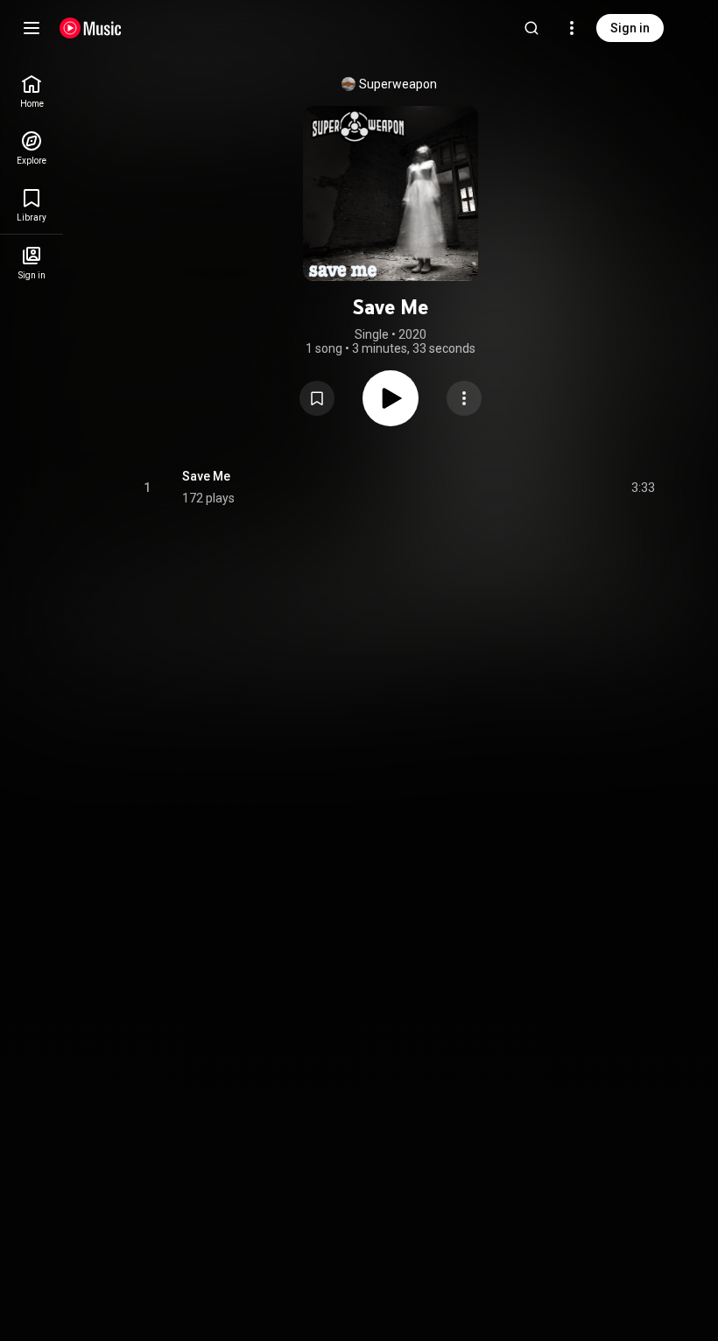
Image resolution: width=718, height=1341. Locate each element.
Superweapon (398, 84)
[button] (316, 398)
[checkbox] (642, 487)
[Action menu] (464, 398)
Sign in (630, 28)
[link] (31, 91)
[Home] (91, 28)
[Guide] (31, 28)
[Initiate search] (531, 28)
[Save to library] (316, 398)
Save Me (206, 476)
